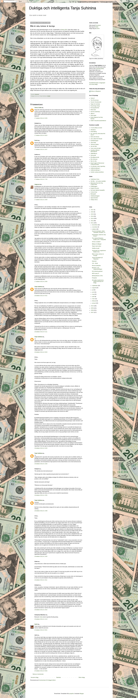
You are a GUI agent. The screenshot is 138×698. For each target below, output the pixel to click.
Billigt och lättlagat (96, 244)
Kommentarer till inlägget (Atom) (47, 680)
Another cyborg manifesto (97, 172)
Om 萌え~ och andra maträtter (98, 181)
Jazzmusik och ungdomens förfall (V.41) (99, 251)
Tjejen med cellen (96, 246)
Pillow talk (93, 109)
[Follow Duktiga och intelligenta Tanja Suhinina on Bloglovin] (95, 91)
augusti (94, 287)
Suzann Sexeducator (96, 102)
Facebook (98, 25)
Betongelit (93, 194)
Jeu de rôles (94, 146)
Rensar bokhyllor (96, 265)
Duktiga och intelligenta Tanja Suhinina (62, 8)
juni (93, 292)
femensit (37, 94)
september (95, 285)
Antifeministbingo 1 (95, 170)
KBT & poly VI (95, 273)
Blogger (82, 693)
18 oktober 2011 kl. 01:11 (40, 331)
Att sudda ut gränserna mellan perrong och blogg (98, 281)
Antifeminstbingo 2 (95, 168)
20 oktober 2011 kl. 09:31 (40, 630)
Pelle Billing (94, 131)
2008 (92, 310)
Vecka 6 (93, 98)
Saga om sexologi (95, 104)
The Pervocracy (95, 100)
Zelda (41, 617)
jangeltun (71, 693)
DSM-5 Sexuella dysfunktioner (98, 120)
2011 (92, 223)
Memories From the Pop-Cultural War (97, 183)
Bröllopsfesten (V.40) (97, 275)
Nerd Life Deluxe (95, 136)
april (93, 296)
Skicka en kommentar (38, 674)
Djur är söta (94, 161)
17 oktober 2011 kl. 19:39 (40, 199)
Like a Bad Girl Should (96, 138)
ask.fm (98, 28)
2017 (92, 209)
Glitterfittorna (94, 153)
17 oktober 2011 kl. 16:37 (40, 149)
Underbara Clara (95, 179)
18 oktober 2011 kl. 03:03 (40, 352)
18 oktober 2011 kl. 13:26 (40, 463)
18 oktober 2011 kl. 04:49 (40, 448)
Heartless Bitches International (95, 151)
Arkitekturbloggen (95, 196)
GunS (35, 624)
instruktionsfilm (99, 68)
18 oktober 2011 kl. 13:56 (40, 495)
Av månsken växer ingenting (98, 166)
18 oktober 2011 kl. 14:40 (40, 556)
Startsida (58, 677)
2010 (92, 306)
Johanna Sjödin (95, 144)
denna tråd (64, 29)
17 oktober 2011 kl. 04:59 (40, 118)
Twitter (96, 27)
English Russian (95, 188)
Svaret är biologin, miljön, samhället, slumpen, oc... (99, 231)
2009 (92, 308)
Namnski (94, 261)
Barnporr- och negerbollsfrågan (97, 268)
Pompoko (94, 278)
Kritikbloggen (94, 186)
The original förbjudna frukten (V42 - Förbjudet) (99, 239)
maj (93, 294)
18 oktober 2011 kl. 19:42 (40, 609)
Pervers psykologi (95, 111)
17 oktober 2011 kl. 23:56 (40, 281)
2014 (92, 216)
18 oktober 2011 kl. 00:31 (40, 295)
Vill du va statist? (96, 241)
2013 (92, 218)
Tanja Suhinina (38, 286)
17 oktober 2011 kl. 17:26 (40, 179)
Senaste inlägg (34, 677)
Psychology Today (95, 106)
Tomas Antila (37, 107)
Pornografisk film (95, 107)
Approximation (94, 197)
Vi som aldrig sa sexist (96, 127)
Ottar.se (92, 113)
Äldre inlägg (82, 677)
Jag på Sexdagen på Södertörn (97, 258)
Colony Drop (94, 192)
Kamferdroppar (94, 140)
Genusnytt (93, 155)
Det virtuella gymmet (97, 271)
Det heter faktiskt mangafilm (98, 190)
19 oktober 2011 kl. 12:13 (40, 619)
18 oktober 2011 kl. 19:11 (40, 580)
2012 (92, 220)
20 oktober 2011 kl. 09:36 (40, 671)
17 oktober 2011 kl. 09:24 (40, 135)
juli (93, 290)
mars (93, 298)
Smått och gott (95, 248)
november (95, 227)
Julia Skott (93, 142)
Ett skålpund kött (95, 157)
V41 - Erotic (95, 263)
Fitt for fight (93, 115)
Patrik (36, 140)
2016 (92, 212)
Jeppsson (37, 184)
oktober (94, 229)
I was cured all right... (96, 148)
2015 (92, 214)
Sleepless (93, 129)
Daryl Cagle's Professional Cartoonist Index (97, 163)
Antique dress (94, 199)
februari (94, 301)
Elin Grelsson (94, 159)
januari (94, 303)
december (95, 225)
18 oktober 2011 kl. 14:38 (40, 510)
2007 (92, 312)
